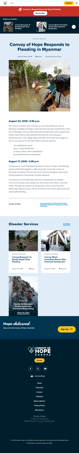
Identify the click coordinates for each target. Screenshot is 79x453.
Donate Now (40, 13)
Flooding (58, 204)
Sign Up (65, 329)
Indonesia (63, 269)
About (39, 383)
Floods (65, 204)
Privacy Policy (39, 405)
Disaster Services (39, 39)
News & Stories (39, 401)
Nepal (32, 269)
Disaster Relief (46, 203)
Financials (39, 388)
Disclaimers (39, 410)
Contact (39, 392)
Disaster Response (59, 203)
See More (66, 224)
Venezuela (23, 301)
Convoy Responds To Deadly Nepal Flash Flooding (21, 259)
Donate (69, 3)
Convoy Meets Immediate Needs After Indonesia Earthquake (55, 259)
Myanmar (39, 56)
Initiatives (39, 396)
